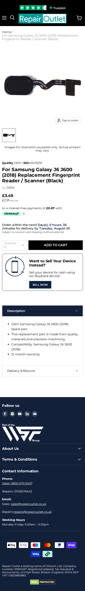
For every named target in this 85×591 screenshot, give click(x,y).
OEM (10, 188)
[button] (42, 311)
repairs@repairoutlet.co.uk (32, 512)
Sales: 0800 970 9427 (17, 483)
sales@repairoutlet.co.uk (28, 504)
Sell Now (40, 284)
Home (7, 32)
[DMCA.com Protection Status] (42, 583)
